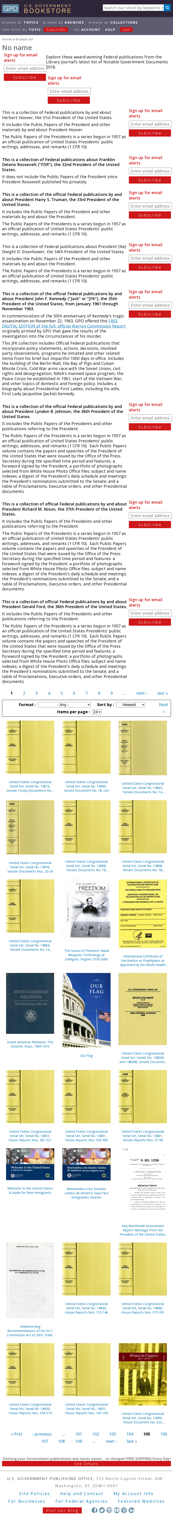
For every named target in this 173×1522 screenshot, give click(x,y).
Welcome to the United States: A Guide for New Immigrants (30, 1190)
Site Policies (34, 1493)
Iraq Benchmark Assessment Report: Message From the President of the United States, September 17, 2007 (143, 1230)
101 (78, 1434)
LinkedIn (131, 1510)
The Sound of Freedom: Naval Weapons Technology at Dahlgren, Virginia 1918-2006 (86, 954)
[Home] (38, 11)
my (87, 29)
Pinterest (124, 1510)
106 (163, 1434)
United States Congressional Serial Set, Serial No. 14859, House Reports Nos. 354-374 (30, 1408)
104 (129, 1434)
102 (95, 1434)
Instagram (109, 1510)
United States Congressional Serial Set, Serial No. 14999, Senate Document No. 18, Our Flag (86, 786)
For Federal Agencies (81, 1501)
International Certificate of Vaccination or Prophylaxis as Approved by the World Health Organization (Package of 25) (143, 960)
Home (7, 39)
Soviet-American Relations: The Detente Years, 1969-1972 (30, 1044)
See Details (86, 1463)
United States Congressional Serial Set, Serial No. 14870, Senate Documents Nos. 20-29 (30, 867)
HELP (110, 29)
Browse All (20, 22)
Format (27, 704)
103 (112, 1434)
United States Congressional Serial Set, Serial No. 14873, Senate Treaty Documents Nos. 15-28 (30, 786)
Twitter (102, 1510)
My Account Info (134, 1493)
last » (162, 693)
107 (44, 1441)
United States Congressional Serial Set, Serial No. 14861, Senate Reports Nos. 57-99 (143, 1135)
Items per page (73, 711)
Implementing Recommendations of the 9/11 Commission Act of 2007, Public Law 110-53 (30, 1330)
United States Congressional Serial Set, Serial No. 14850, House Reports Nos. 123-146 (86, 1308)
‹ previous (42, 1434)
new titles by (34, 29)
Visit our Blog (62, 1510)
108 (61, 1441)
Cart (126, 29)
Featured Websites (141, 1501)
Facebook (94, 1510)
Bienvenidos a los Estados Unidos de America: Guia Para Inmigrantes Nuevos (86, 1193)
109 (78, 1441)
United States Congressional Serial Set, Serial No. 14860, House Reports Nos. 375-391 (142, 1308)
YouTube (117, 1510)
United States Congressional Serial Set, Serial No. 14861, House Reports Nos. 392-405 (86, 1135)
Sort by (105, 704)
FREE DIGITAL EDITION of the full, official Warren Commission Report (64, 323)
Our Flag (86, 1055)
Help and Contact (82, 1493)
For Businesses (27, 1501)
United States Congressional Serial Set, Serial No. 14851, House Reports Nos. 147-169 (86, 1408)
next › (141, 693)
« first (16, 1434)
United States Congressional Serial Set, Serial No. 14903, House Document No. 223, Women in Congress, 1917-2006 (142, 1417)
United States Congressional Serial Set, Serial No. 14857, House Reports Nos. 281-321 (30, 1135)
